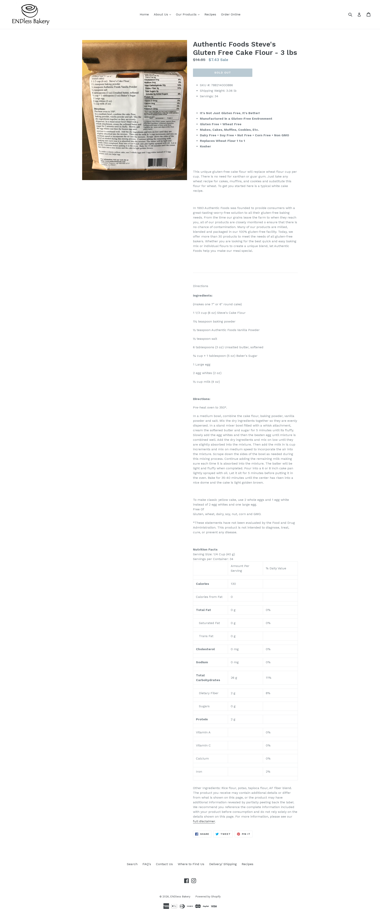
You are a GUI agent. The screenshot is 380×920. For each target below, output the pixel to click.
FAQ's (146, 864)
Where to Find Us (191, 864)
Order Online (230, 14)
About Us (163, 14)
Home (144, 14)
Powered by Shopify (208, 896)
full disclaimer (204, 821)
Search (132, 864)
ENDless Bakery (180, 896)
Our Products (188, 14)
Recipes (210, 14)
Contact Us (164, 864)
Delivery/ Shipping (223, 864)
